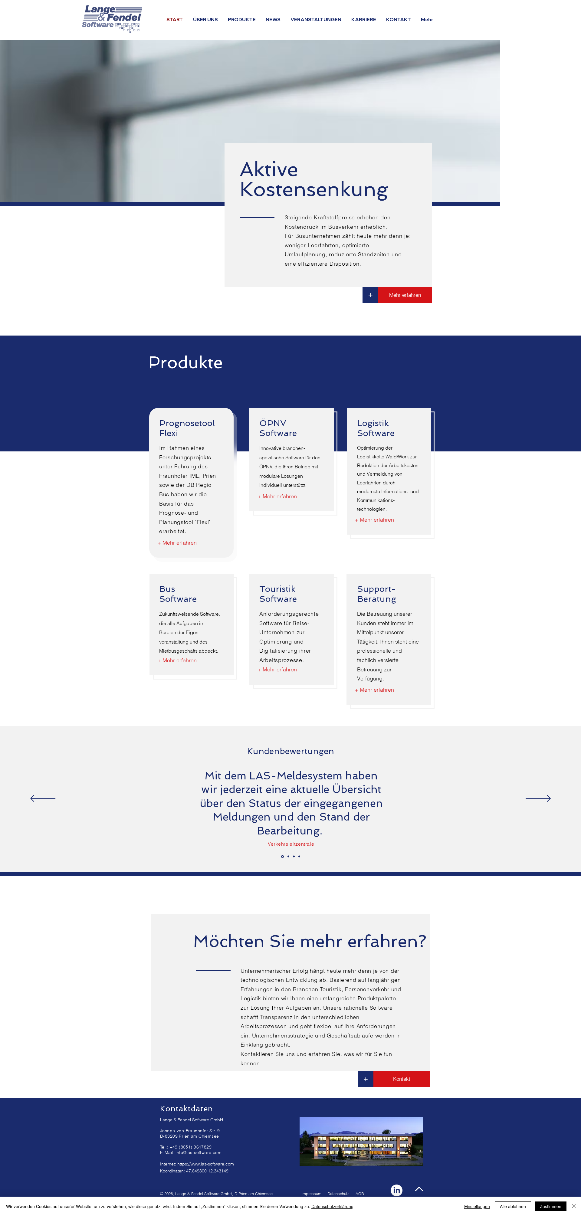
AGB (360, 1193)
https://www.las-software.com (205, 1164)
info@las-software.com (199, 1152)
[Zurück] (42, 799)
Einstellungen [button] (477, 1206)
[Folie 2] (294, 856)
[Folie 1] (282, 856)
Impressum (311, 1193)
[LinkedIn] (396, 1190)
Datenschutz (338, 1193)
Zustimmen (550, 1206)
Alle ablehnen (513, 1206)
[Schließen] (573, 1206)
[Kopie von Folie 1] (288, 856)
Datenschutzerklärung (332, 1206)
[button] (399, 19)
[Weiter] (538, 799)
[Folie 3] (299, 856)
